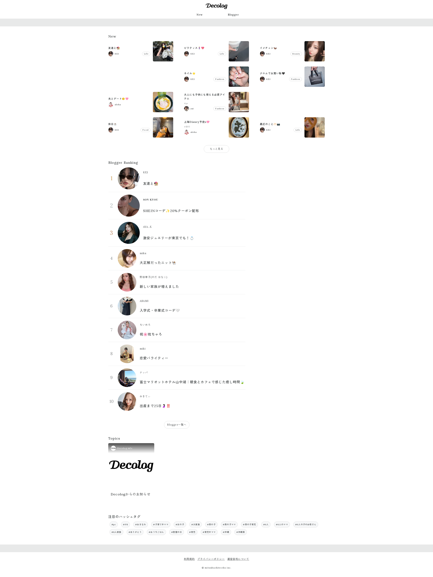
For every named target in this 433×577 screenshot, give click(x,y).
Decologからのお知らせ (131, 494)
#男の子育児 (249, 524)
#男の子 (211, 524)
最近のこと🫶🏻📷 (270, 124)
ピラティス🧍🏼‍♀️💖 (194, 48)
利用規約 (189, 559)
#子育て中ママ (160, 524)
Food (145, 130)
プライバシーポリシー (211, 559)
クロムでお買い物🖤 (272, 73)
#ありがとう (135, 532)
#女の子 (180, 524)
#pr (186, 103)
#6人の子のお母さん (305, 524)
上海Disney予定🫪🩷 (197, 122)
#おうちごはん (156, 532)
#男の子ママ (229, 524)
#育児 (192, 532)
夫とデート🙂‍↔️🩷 (118, 98)
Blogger (233, 14)
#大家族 (195, 524)
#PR (125, 524)
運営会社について (238, 559)
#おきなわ (140, 524)
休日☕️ (112, 124)
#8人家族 (116, 532)
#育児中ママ (209, 532)
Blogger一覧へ (176, 424)
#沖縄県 (240, 532)
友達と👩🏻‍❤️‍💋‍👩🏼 (114, 48)
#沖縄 (226, 532)
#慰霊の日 (176, 532)
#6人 (266, 524)
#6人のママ (282, 524)
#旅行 (187, 126)
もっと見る (216, 148)
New (200, 14)
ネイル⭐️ (190, 73)
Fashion (219, 79)
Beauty (296, 53)
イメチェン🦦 (268, 48)
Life (146, 53)
